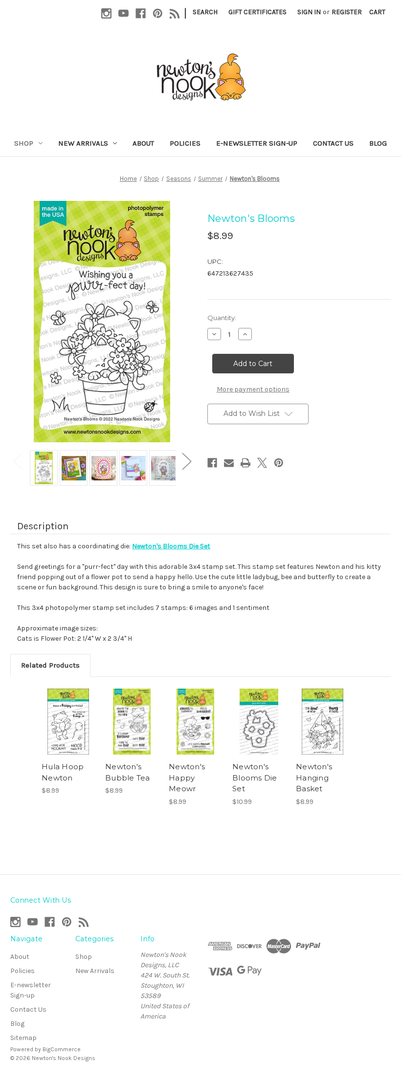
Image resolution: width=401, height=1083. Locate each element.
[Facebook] (140, 13)
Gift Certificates (257, 12)
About (143, 143)
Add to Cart (68, 722)
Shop (23, 143)
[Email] (229, 463)
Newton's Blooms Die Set (254, 777)
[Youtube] (123, 13)
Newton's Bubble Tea (127, 772)
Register (347, 12)
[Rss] (175, 13)
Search (205, 12)
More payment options (253, 389)
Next (186, 461)
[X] (262, 463)
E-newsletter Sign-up (256, 143)
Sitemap (23, 1038)
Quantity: (221, 318)
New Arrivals (83, 143)
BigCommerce (62, 1049)
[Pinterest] (158, 13)
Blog (378, 143)
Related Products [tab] (50, 665)
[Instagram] (106, 13)
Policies (185, 143)
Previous (17, 461)
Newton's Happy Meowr (187, 777)
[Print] (245, 463)
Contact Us (333, 143)
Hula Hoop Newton (63, 772)
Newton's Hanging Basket (314, 777)
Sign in (309, 12)
